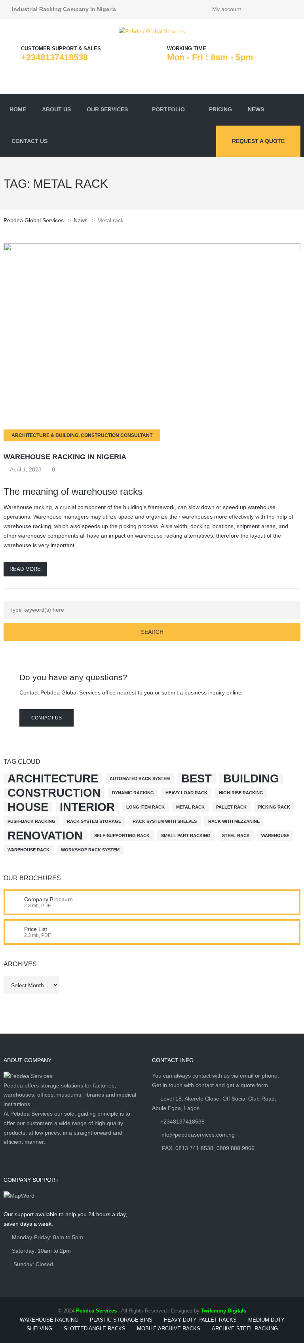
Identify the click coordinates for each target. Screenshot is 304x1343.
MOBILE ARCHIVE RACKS (168, 1329)
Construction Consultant (116, 435)
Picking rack (274, 807)
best (196, 778)
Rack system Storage (94, 821)
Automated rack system (140, 778)
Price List (35, 929)
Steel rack (236, 835)
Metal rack (190, 807)
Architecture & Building (44, 435)
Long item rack (145, 807)
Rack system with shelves (165, 821)
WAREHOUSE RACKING (49, 1320)
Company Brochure (48, 899)
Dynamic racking (133, 792)
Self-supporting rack (122, 835)
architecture (53, 778)
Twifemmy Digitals (223, 1311)
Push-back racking (31, 821)
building (251, 778)
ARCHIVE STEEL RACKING (245, 1329)
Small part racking (186, 835)
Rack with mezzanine (234, 821)
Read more (25, 569)
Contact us (46, 718)
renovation (45, 835)
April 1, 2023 (26, 469)
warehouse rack (28, 849)
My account (226, 9)
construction (54, 793)
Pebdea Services (96, 1311)
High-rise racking (241, 792)
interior (87, 807)
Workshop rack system (90, 849)
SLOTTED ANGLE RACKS (94, 1329)
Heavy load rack (186, 792)
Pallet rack (231, 807)
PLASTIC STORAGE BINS (121, 1320)
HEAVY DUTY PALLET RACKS (200, 1320)
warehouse (275, 835)
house (28, 807)
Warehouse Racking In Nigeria (65, 457)
